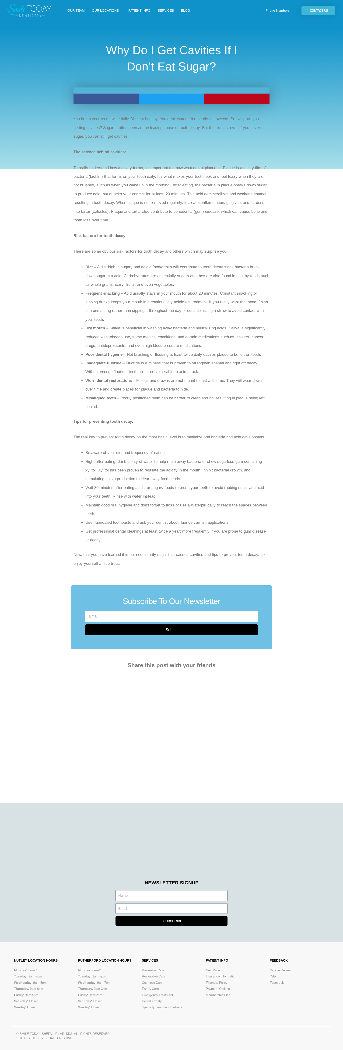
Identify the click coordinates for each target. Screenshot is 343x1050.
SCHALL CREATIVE (58, 1038)
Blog (185, 10)
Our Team (76, 10)
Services (166, 10)
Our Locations (105, 10)
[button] (106, 99)
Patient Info (139, 10)
